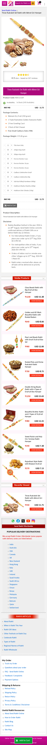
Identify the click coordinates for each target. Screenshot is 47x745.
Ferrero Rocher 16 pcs (21, 163)
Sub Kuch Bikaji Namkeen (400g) (24, 181)
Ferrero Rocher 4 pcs (21, 159)
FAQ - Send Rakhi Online (14, 672)
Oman (12, 588)
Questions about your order (15, 668)
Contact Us (9, 726)
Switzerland (14, 608)
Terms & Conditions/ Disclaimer (17, 705)
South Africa (14, 581)
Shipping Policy (11, 693)
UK (11, 558)
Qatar (12, 604)
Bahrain (13, 601)
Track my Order (11, 664)
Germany (13, 598)
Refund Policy (10, 689)
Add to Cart (24, 740)
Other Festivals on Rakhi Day (15, 634)
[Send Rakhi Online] (10, 3)
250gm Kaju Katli (19, 150)
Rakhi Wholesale (10, 650)
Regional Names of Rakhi (14, 646)
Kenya (12, 591)
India (11, 545)
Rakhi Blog (9, 722)
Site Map (8, 730)
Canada (12, 555)
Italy (11, 568)
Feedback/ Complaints (13, 676)
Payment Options (11, 680)
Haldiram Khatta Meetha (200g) (24, 186)
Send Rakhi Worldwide (23, 526)
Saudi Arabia (14, 578)
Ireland (12, 574)
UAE (11, 571)
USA (11, 551)
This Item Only (19, 145)
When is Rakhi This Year (13, 626)
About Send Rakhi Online (14, 714)
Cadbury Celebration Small (23, 172)
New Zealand (15, 561)
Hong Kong (14, 564)
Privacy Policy (10, 701)
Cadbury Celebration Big (22, 177)
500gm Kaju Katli (19, 154)
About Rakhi (8, 622)
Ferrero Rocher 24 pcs (21, 168)
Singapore (13, 584)
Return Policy (10, 697)
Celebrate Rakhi (10, 638)
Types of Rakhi (9, 642)
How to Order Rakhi (12, 718)
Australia (13, 548)
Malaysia (13, 594)
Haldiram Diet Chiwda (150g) (23, 191)
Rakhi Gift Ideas (10, 630)
